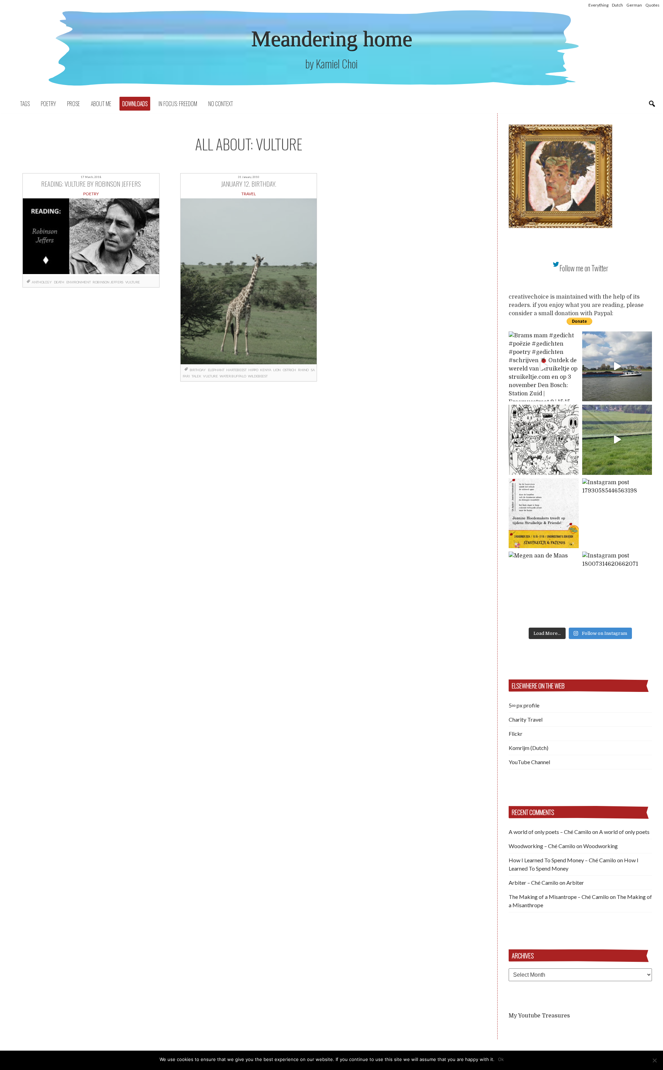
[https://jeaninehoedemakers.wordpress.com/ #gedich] (544, 513)
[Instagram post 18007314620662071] (617, 587)
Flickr (515, 733)
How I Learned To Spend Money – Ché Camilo (562, 860)
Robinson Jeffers (108, 282)
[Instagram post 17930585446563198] (617, 513)
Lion (276, 370)
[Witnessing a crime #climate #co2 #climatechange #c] (617, 366)
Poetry (48, 104)
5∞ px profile (524, 705)
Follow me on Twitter (583, 268)
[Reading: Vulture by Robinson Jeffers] (91, 237)
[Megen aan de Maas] (544, 587)
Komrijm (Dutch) (528, 747)
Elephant (216, 370)
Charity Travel (525, 719)
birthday (198, 370)
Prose (73, 104)
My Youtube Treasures (539, 1016)
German (634, 5)
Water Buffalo (233, 376)
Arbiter (575, 882)
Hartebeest (236, 370)
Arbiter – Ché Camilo (533, 882)
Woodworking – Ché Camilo (542, 846)
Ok (501, 1059)
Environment (78, 282)
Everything (598, 5)
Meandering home (331, 38)
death (59, 282)
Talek (196, 376)
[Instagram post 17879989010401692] (617, 440)
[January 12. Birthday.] (249, 281)
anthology (41, 282)
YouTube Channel (529, 762)
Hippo (253, 370)
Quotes (652, 5)
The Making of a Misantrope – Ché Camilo (559, 896)
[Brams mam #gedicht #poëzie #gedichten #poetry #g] (544, 366)
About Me (101, 104)
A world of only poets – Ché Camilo (550, 831)
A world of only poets (624, 831)
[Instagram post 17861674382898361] (544, 440)
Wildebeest (257, 376)
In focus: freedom (177, 104)
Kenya (265, 370)
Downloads (134, 104)
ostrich (289, 370)
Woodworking (600, 846)
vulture (132, 282)
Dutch (617, 5)
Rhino (303, 370)
